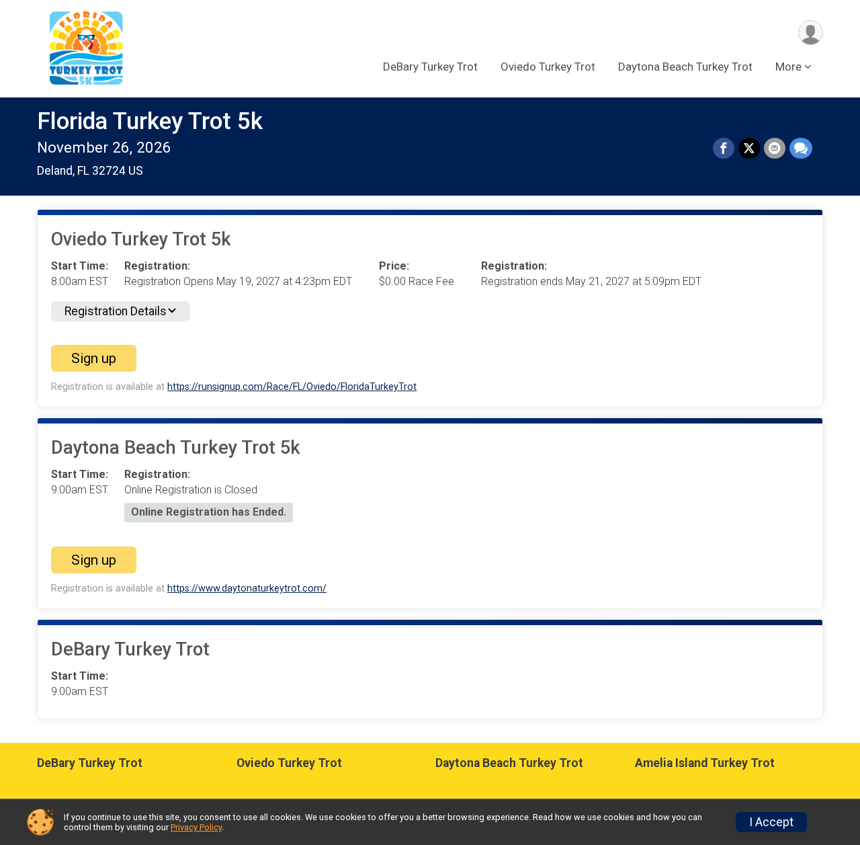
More (788, 66)
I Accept (771, 822)
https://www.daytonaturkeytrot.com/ (247, 588)
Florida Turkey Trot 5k (150, 121)
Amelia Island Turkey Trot (705, 763)
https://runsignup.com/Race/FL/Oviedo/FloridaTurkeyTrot (292, 387)
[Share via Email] (774, 148)
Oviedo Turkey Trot (548, 66)
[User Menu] (810, 32)
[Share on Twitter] (749, 148)
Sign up (93, 358)
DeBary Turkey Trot (430, 66)
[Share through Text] (800, 148)
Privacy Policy (196, 827)
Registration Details (115, 311)
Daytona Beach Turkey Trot (685, 66)
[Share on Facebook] (723, 148)
